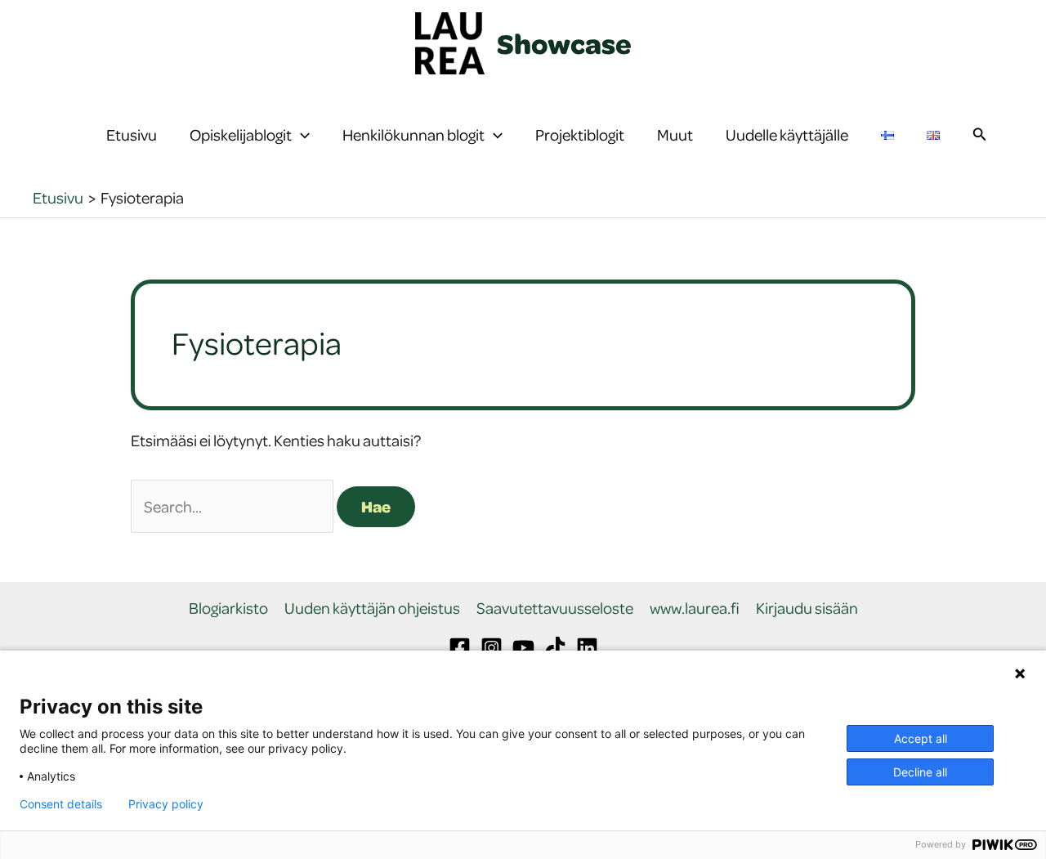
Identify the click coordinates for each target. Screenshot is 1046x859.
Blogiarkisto (228, 608)
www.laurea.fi (695, 608)
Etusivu (131, 134)
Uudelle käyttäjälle (787, 134)
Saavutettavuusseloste (554, 608)
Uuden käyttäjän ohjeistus (372, 608)
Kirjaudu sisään (807, 608)
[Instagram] (492, 648)
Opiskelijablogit (241, 134)
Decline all (920, 772)
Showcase (564, 43)
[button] (301, 135)
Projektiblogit (579, 134)
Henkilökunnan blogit (413, 134)
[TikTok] (555, 648)
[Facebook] (460, 648)
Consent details (61, 804)
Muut (675, 134)
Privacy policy (165, 804)
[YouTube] (523, 648)
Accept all (920, 738)
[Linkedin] (587, 648)
